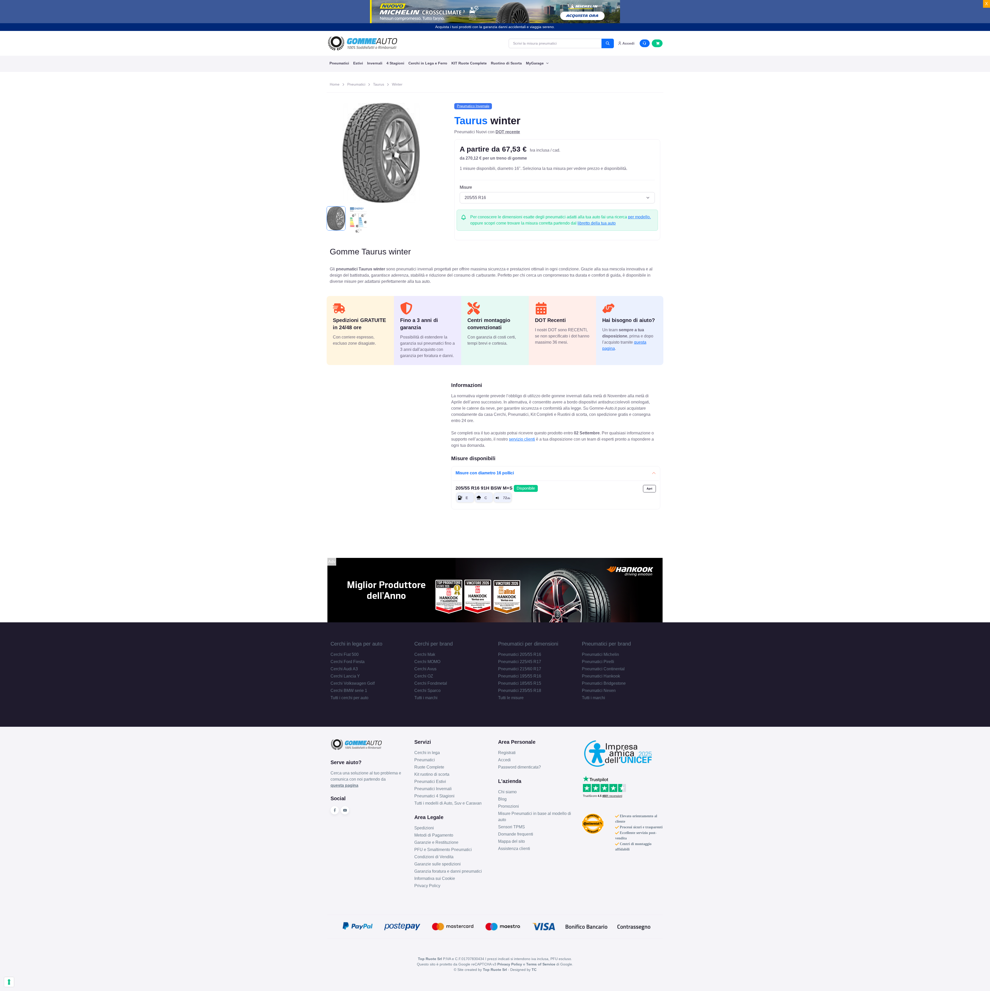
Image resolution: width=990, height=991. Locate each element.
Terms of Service (540, 964)
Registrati (507, 752)
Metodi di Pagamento (433, 835)
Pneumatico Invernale (473, 106)
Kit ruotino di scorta (431, 774)
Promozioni (508, 806)
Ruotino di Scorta (506, 63)
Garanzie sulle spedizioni (437, 864)
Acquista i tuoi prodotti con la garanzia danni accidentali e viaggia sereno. (495, 27)
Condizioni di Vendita (433, 857)
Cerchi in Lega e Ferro (427, 63)
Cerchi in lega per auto (356, 644)
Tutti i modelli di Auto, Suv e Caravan (448, 803)
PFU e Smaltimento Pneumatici (443, 849)
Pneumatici (339, 63)
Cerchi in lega (427, 752)
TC (534, 970)
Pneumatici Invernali (433, 789)
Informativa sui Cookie (434, 878)
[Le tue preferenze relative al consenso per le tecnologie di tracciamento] (9, 982)
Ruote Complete (429, 767)
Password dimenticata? (519, 767)
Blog (502, 799)
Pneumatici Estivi (430, 781)
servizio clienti (522, 439)
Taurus (378, 84)
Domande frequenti (515, 834)
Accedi (504, 760)
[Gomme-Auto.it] (362, 43)
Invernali (374, 63)
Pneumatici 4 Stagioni (434, 796)
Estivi (358, 63)
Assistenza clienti (514, 848)
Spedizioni (424, 828)
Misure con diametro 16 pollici (485, 473)
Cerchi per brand (433, 644)
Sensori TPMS (511, 827)
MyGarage (535, 63)
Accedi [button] (628, 43)
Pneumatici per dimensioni (528, 644)
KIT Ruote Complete (469, 63)
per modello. (639, 217)
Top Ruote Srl (495, 970)
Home (335, 84)
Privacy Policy (427, 885)
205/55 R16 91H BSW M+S (495, 488)
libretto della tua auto (597, 223)
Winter (397, 84)
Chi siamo (507, 792)
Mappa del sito (511, 841)
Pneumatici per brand (606, 644)
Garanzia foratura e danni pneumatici (448, 871)
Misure (466, 187)
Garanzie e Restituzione (436, 842)
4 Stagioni (395, 63)
